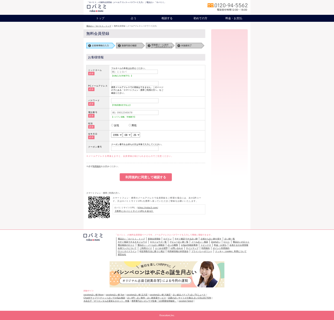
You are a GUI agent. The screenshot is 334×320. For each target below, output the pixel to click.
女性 (116, 125)
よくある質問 (161, 248)
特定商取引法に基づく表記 (152, 251)
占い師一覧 (229, 239)
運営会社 (122, 254)
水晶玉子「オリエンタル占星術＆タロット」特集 (106, 301)
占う (133, 18)
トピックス (206, 245)
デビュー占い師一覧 (179, 242)
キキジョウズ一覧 (158, 242)
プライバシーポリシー (201, 251)
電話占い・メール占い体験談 (151, 245)
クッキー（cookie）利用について (230, 251)
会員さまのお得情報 (238, 245)
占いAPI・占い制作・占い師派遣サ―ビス (146, 298)
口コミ (227, 242)
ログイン (167, 239)
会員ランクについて (127, 248)
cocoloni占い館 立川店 (137, 295)
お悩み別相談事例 (189, 245)
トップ (100, 18)
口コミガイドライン (127, 251)
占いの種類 (173, 245)
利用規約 (97, 166)
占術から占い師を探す (211, 239)
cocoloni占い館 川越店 (160, 295)
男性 (134, 125)
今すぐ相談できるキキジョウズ (132, 242)
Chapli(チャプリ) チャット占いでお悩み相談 (104, 298)
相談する (167, 18)
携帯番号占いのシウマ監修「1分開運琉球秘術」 (154, 301)
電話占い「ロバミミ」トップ (98, 26)
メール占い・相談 (199, 242)
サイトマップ (192, 248)
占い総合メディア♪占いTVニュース (189, 295)
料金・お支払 (233, 18)
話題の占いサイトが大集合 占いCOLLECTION (189, 298)
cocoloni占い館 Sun (115, 295)
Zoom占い (216, 242)
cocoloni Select (186, 301)
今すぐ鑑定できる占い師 (186, 239)
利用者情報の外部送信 (178, 251)
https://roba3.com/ (148, 207)
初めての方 (200, 18)
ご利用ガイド (146, 248)
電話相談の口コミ (126, 245)
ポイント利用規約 (221, 248)
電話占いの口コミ (241, 242)
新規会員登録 (154, 239)
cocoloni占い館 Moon (94, 295)
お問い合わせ (176, 248)
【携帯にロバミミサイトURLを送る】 (134, 211)
